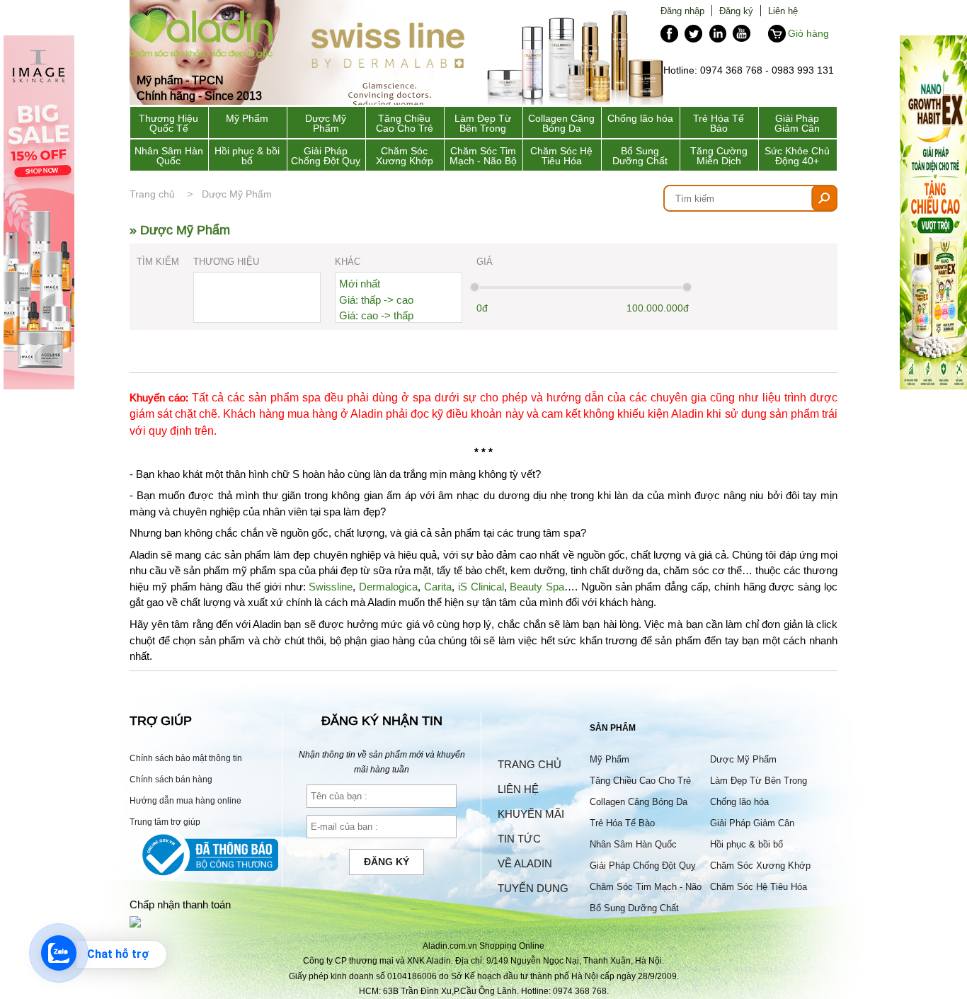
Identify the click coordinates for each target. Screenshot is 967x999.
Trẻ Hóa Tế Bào (718, 123)
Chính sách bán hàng (171, 779)
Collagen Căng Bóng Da (561, 123)
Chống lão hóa (640, 118)
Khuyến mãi (531, 814)
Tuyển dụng (533, 888)
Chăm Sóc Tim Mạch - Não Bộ (483, 155)
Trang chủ (152, 194)
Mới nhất (359, 284)
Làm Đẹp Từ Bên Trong (482, 123)
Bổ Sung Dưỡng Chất (640, 155)
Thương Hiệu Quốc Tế (168, 123)
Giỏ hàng (808, 33)
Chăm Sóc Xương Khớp (404, 155)
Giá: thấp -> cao (376, 300)
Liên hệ (783, 10)
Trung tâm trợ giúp (165, 821)
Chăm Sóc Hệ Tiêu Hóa (561, 155)
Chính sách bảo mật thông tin (186, 758)
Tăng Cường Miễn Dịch (719, 155)
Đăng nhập (682, 10)
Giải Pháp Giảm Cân (797, 123)
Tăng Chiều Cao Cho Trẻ (404, 123)
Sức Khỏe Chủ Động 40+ (797, 155)
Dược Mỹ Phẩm (325, 123)
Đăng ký (736, 10)
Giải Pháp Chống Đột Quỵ (325, 155)
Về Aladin (525, 863)
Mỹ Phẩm (247, 118)
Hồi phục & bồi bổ (247, 155)
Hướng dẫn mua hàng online (185, 800)
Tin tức (519, 839)
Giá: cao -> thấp (376, 315)
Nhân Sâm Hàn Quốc (169, 155)
